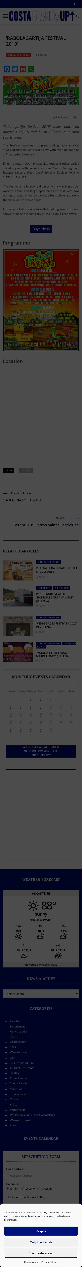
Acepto (41, 1231)
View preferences (41, 1253)
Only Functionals (41, 1242)
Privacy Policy (48, 1261)
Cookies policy (31, 1261)
